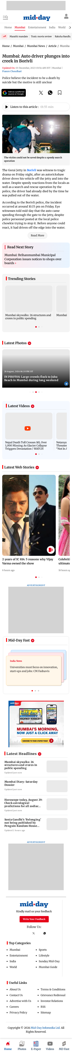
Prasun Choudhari (12, 71)
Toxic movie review (41, 36)
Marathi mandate (19, 36)
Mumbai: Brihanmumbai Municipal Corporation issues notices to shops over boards (32, 259)
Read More (37, 235)
